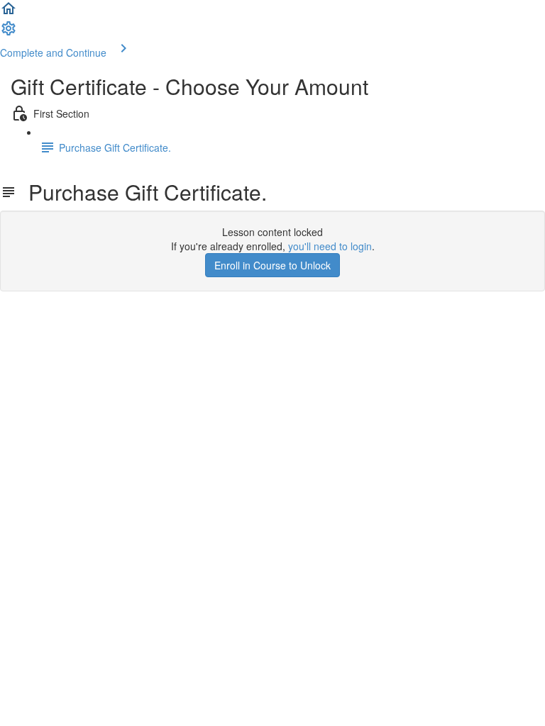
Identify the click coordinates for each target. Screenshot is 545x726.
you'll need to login (330, 246)
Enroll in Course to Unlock (272, 265)
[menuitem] (8, 33)
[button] (8, 13)
